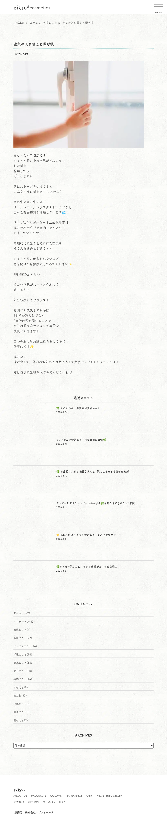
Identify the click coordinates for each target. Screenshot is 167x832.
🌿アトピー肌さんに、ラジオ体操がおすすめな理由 (86, 566)
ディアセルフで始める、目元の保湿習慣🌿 (81, 440)
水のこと (18, 687)
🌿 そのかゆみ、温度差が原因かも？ (78, 408)
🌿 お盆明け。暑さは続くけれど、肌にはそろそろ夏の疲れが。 (93, 471)
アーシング (19, 613)
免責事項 (18, 802)
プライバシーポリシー (56, 802)
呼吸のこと (20, 654)
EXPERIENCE (74, 795)
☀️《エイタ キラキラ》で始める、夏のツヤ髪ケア (86, 535)
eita (31, 7)
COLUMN (56, 795)
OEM (89, 795)
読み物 (17, 695)
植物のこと (20, 679)
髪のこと (18, 720)
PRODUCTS (38, 795)
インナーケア (21, 621)
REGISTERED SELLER (109, 795)
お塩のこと (20, 629)
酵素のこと (20, 712)
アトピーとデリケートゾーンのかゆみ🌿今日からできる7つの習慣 (95, 503)
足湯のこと (20, 704)
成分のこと (20, 671)
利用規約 (33, 802)
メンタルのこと (22, 646)
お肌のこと (20, 638)
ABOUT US (20, 795)
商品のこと (20, 662)
